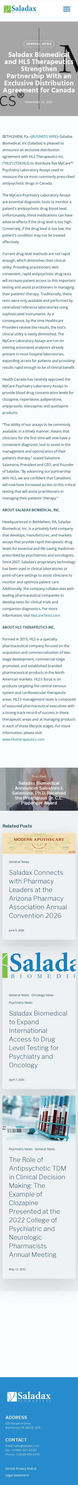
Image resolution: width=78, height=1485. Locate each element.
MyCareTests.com (45, 615)
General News (39, 43)
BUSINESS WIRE (44, 136)
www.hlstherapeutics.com (23, 739)
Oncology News (42, 995)
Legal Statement (17, 1475)
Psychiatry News (20, 1002)
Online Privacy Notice (20, 1468)
